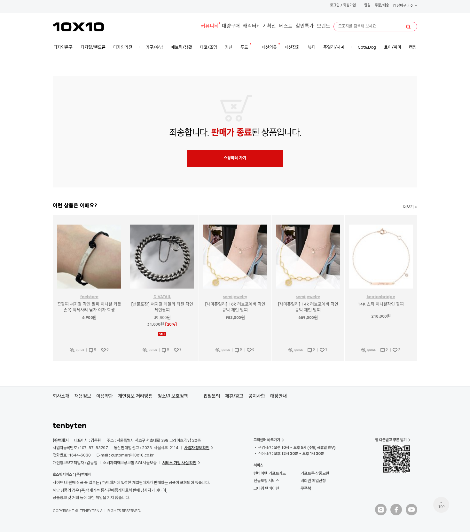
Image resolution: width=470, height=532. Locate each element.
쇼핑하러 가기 (235, 158)
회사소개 (61, 396)
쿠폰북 (306, 488)
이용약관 (104, 396)
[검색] (408, 27)
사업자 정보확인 (196, 447)
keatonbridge (381, 297)
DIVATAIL (162, 297)
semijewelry (235, 297)
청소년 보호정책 (173, 396)
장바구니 (404, 6)
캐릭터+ (251, 26)
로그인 (335, 5)
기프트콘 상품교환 (315, 473)
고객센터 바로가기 (267, 440)
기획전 (269, 26)
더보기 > (410, 207)
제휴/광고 (234, 396)
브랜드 (323, 26)
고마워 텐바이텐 (266, 488)
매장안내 (278, 396)
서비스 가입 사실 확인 (179, 462)
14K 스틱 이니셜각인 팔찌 (381, 304)
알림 (367, 5)
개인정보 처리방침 (135, 396)
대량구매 (231, 26)
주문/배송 (382, 5)
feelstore (89, 297)
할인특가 (305, 26)
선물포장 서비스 (266, 480)
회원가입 (349, 5)
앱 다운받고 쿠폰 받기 (391, 440)
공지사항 (256, 396)
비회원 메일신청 (313, 480)
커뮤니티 (210, 26)
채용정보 (82, 396)
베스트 (286, 26)
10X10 (78, 26)
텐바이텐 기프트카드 (270, 473)
